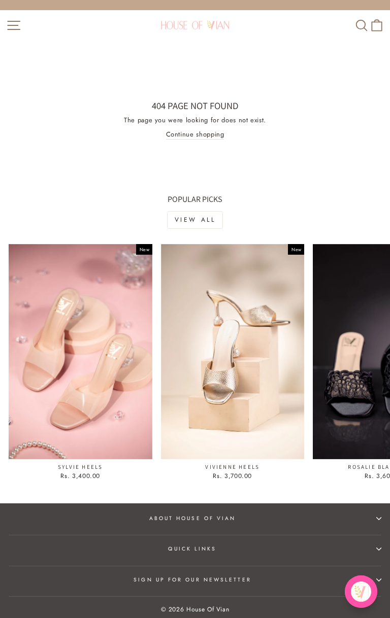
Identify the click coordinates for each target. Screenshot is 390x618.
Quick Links (192, 549)
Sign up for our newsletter (192, 579)
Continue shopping (195, 134)
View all (195, 219)
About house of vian (192, 518)
